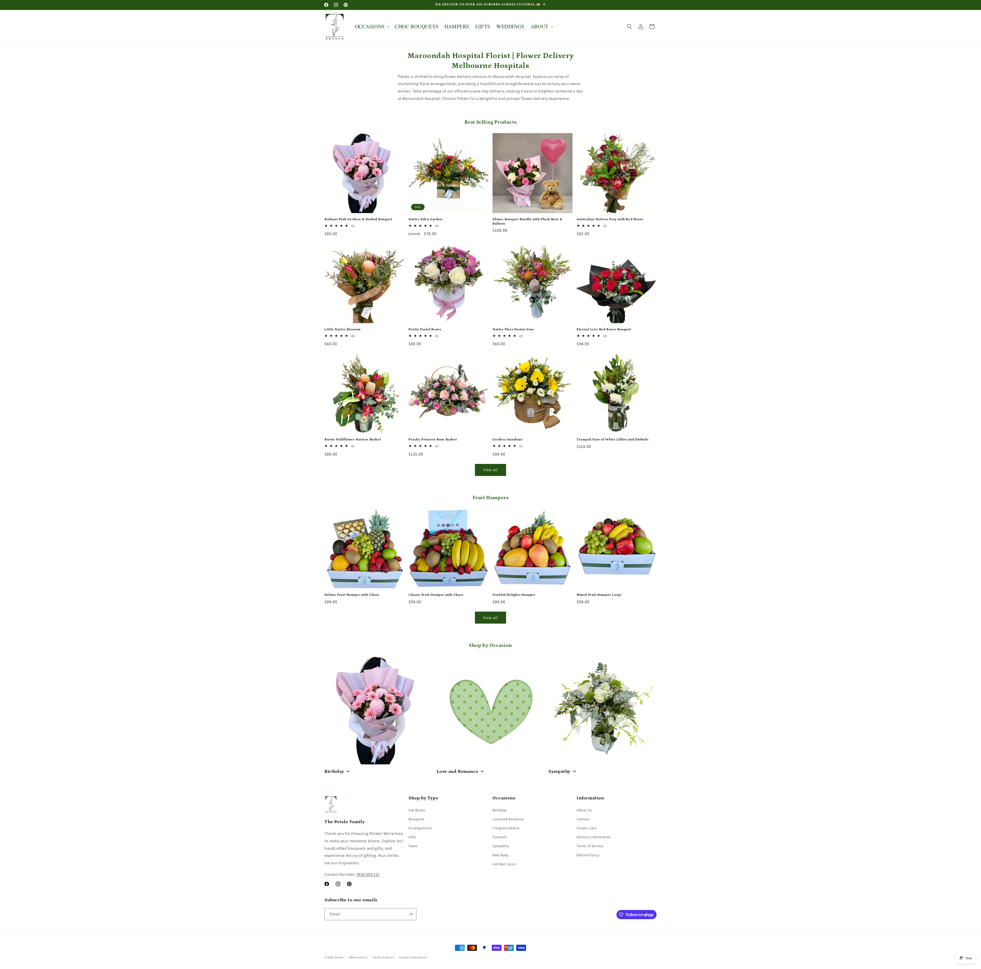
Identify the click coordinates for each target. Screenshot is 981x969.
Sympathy (559, 771)
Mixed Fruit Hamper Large (599, 595)
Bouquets (416, 819)
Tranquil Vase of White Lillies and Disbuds (612, 439)
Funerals (500, 837)
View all (490, 469)
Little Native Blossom (342, 329)
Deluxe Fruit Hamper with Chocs (351, 595)
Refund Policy (588, 855)
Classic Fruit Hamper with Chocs (435, 595)
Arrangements (420, 828)
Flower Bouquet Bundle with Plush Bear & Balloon (527, 221)
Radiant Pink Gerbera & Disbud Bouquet (358, 219)
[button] (372, 26)
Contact (583, 819)
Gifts (412, 837)
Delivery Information (594, 837)
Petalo (339, 957)
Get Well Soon (504, 864)
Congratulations (506, 828)
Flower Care (587, 828)
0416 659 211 (368, 874)
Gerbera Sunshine (508, 439)
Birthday (334, 771)
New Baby (501, 855)
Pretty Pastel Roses (424, 329)
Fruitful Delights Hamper (514, 595)
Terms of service (383, 957)
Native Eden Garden (425, 219)
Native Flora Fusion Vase (513, 329)
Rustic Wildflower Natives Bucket (352, 439)
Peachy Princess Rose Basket (432, 439)
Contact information (413, 957)
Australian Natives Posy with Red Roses (610, 219)
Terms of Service (590, 846)
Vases (413, 846)
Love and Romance (457, 771)
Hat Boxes (416, 810)
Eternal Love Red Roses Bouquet (604, 329)
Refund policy (358, 957)
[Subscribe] (410, 914)
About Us (584, 810)
